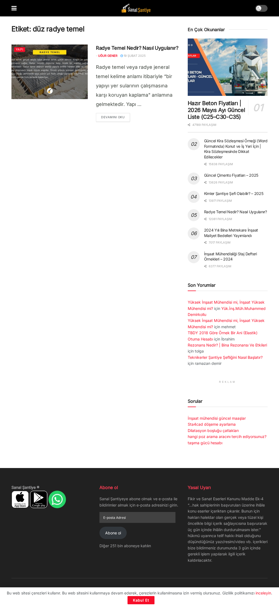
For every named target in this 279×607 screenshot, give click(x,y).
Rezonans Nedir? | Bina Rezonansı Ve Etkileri (227, 345)
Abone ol (113, 533)
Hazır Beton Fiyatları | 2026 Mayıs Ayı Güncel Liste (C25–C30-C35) (216, 110)
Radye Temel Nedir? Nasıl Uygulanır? (137, 48)
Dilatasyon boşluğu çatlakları (213, 430)
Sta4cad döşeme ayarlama (212, 424)
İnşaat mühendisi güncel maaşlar (217, 418)
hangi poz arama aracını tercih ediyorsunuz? (227, 436)
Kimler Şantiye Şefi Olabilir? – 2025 (233, 193)
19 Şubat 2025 (134, 56)
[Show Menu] (14, 8)
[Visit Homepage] (136, 8)
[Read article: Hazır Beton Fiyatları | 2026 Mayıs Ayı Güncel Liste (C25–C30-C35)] (228, 67)
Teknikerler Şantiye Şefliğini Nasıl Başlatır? (225, 357)
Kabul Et (141, 600)
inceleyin (263, 593)
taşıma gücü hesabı (205, 442)
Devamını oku (115, 117)
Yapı (19, 49)
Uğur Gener (107, 56)
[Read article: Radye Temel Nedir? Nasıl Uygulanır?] (49, 72)
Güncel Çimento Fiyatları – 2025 (231, 175)
